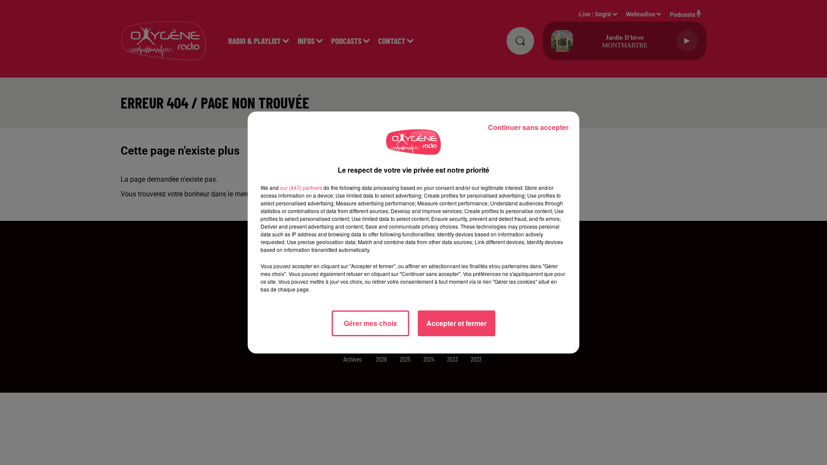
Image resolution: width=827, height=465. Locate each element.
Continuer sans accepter (528, 127)
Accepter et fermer (456, 323)
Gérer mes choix (370, 323)
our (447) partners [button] (301, 187)
